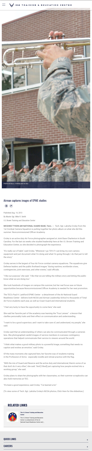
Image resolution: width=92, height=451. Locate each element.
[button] (4, 5)
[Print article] (6, 205)
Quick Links (10, 439)
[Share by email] (11, 205)
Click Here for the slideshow (70, 391)
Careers (8, 446)
